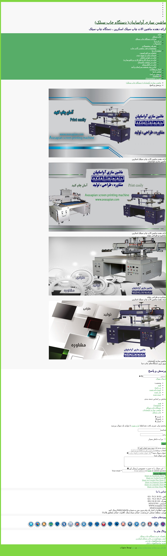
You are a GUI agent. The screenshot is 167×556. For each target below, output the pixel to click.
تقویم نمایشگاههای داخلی (156, 543)
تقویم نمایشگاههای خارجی (155, 541)
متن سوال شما (160, 456)
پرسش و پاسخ (155, 74)
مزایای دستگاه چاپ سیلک (145, 39)
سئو (133, 547)
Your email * (117, 471)
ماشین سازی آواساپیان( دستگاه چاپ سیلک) (130, 22)
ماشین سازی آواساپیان (152, 410)
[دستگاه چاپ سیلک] (162, 526)
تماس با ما (157, 72)
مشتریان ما (156, 51)
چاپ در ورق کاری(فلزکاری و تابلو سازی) (139, 60)
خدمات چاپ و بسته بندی (146, 55)
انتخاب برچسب (160, 450)
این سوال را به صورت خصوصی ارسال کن (146, 468)
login (149, 471)
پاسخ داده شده (155, 390)
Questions (157, 405)
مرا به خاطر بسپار (156, 439)
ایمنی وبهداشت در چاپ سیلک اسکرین (151, 538)
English (156, 76)
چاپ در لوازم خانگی (148, 58)
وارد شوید (135, 426)
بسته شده (157, 395)
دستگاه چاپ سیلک (153, 408)
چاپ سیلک (156, 37)
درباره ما (157, 41)
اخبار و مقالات (155, 69)
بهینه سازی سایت (144, 547)
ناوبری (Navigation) (153, 78)
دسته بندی (162, 448)
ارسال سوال (161, 379)
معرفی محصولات (149, 46)
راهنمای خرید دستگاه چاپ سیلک (153, 536)
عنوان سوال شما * (158, 453)
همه (159, 385)
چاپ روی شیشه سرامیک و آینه (143, 67)
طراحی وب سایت (159, 547)
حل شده (157, 392)
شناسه (163, 430)
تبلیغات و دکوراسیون (148, 53)
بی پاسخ (158, 388)
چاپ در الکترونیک (149, 65)
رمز (164, 434)
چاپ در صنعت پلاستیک (147, 62)
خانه (159, 34)
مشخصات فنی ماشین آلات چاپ (143, 48)
